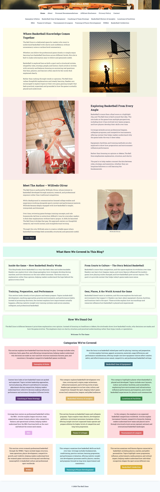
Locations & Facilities (126, 19)
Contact (116, 13)
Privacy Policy (105, 13)
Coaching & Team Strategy (78, 19)
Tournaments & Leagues (63, 23)
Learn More (29, 238)
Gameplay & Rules (32, 19)
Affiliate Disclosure (88, 13)
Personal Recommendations (66, 13)
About (50, 13)
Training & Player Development (88, 23)
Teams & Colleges (44, 23)
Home (42, 13)
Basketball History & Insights (103, 19)
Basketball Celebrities (120, 23)
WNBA (106, 23)
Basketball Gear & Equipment (53, 19)
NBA (33, 23)
